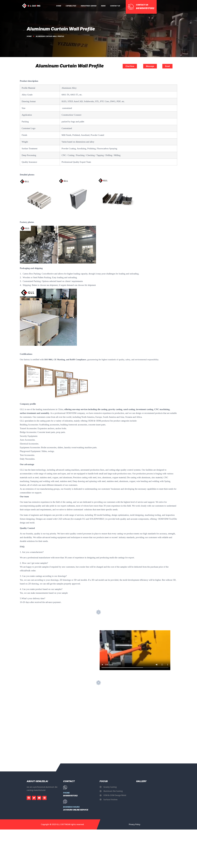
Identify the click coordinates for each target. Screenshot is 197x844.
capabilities (71, 6)
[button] (130, 66)
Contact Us (115, 6)
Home (58, 6)
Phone (66, 793)
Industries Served (88, 6)
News (103, 6)
